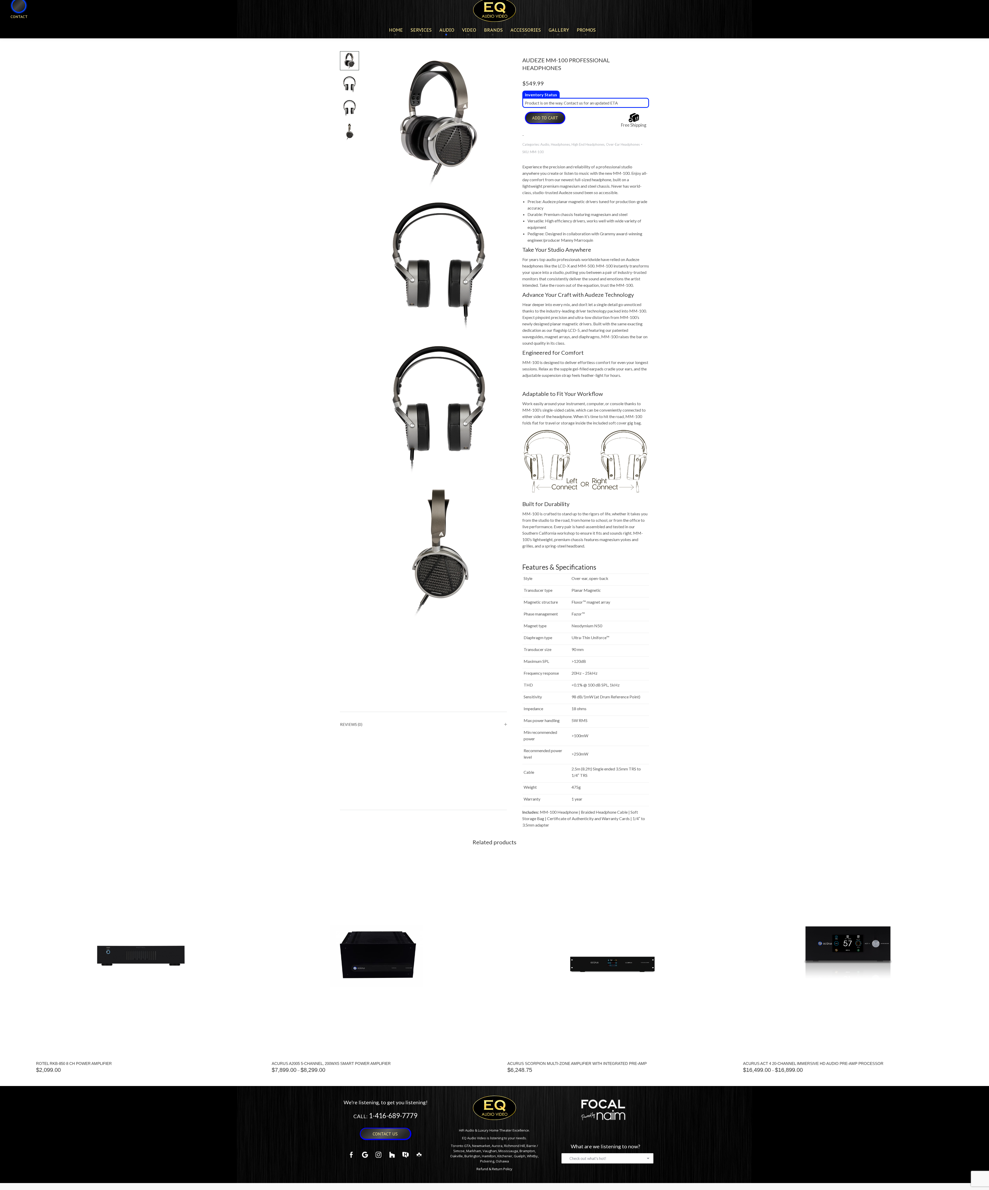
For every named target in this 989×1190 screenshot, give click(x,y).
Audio (544, 144)
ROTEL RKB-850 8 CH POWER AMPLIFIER (74, 1063)
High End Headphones (588, 144)
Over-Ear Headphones (623, 144)
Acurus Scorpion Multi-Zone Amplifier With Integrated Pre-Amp (577, 1063)
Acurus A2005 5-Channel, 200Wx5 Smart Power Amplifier (331, 1063)
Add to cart (545, 118)
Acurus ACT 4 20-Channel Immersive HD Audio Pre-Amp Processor (813, 1063)
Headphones (560, 144)
